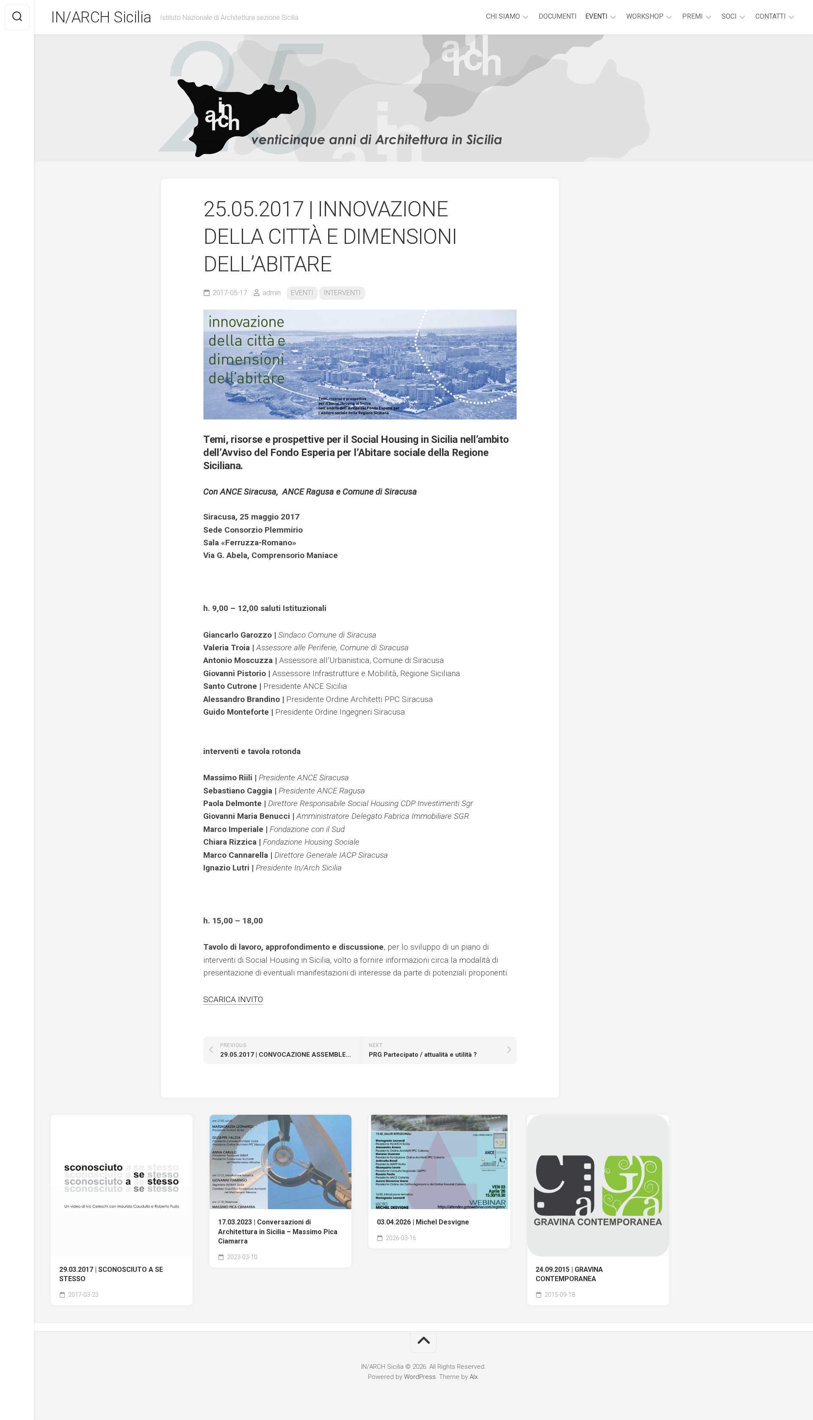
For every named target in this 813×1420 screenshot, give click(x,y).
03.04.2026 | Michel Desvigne (423, 1222)
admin (272, 293)
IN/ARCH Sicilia (101, 17)
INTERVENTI (342, 293)
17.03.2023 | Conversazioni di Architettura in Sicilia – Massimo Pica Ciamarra (277, 1231)
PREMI (692, 16)
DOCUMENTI (558, 16)
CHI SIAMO (503, 16)
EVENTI (596, 16)
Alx (474, 1377)
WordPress (420, 1377)
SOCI (729, 16)
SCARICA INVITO (233, 999)
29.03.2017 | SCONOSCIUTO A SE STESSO (111, 1274)
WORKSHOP (645, 16)
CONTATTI (770, 16)
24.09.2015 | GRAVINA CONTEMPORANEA (569, 1274)
